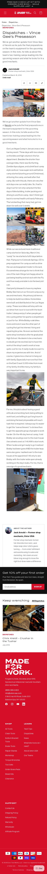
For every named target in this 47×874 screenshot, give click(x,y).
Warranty (9, 822)
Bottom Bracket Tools (11, 740)
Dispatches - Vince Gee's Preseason (16, 25)
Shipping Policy (11, 813)
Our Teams (28, 755)
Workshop (9, 755)
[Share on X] (29, 83)
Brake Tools (10, 746)
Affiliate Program (12, 831)
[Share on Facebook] (23, 83)
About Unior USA (31, 751)
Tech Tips (28, 729)
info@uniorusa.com (13, 693)
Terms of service (18, 870)
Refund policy (23, 866)
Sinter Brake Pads (12, 769)
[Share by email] (35, 83)
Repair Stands (11, 751)
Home (4, 22)
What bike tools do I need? (32, 744)
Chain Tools (10, 733)
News (26, 738)
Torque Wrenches (12, 760)
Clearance (9, 778)
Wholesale (9, 827)
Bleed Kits (9, 774)
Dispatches (13, 22)
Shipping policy (32, 870)
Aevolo (8, 125)
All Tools (8, 729)
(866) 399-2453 (12, 690)
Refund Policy (11, 817)
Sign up (38, 587)
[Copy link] (41, 83)
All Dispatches (38, 601)
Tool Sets (9, 764)
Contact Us (9, 808)
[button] (5, 13)
